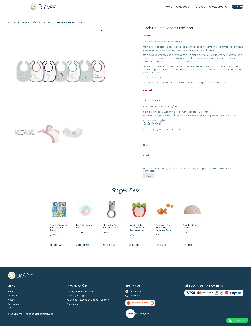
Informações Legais (77, 295)
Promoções (72, 303)
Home (168, 6)
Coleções (182, 6)
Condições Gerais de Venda (81, 291)
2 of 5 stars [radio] (148, 123)
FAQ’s (10, 308)
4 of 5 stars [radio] (156, 123)
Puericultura (22, 22)
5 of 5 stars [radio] (160, 123)
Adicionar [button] (56, 245)
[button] (226, 7)
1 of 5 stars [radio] (144, 123)
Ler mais (134, 245)
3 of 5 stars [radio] (152, 123)
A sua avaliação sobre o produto (162, 129)
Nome (147, 145)
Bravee (200, 6)
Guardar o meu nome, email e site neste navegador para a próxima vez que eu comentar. (187, 169)
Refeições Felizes (40, 22)
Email (147, 155)
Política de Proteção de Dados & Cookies (88, 299)
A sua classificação (155, 120)
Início (10, 22)
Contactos (216, 6)
